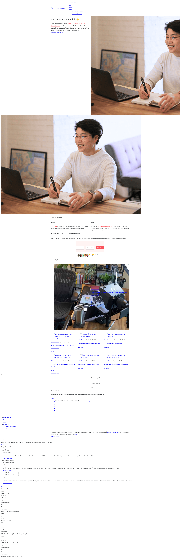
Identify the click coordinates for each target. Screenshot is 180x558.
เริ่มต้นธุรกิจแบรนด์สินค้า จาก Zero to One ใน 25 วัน (88, 364)
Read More (94, 305)
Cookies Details (7, 458)
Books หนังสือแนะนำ (77, 14)
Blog (70, 5)
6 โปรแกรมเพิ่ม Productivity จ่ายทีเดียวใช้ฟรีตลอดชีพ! (89, 343)
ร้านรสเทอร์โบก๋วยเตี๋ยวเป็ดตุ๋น (104, 226)
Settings (53, 436)
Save (2, 486)
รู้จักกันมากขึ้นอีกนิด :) (56, 32)
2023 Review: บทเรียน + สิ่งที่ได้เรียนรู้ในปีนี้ (113, 343)
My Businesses (72, 2)
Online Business (95, 289)
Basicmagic (54, 226)
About (70, 7)
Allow (57, 436)
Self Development (109, 339)
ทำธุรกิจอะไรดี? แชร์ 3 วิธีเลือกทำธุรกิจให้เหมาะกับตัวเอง (116, 364)
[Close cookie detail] (2, 489)
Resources (71, 9)
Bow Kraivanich (63, 8)
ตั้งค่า (75, 434)
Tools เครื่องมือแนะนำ (77, 11)
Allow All (3, 444)
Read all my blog (55, 373)
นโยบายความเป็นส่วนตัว (88, 401)
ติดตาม (52, 398)
